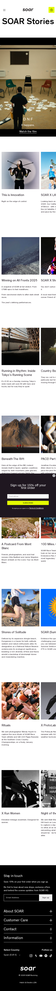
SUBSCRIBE (28, 503)
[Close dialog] (54, 476)
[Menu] (4, 10)
